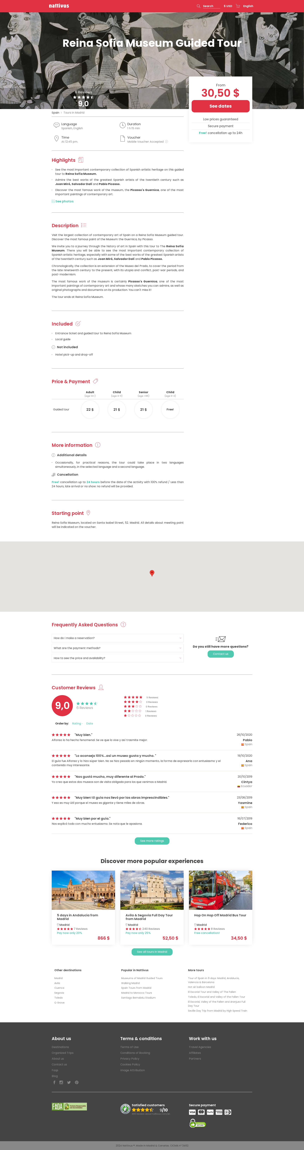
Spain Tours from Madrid (136, 988)
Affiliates (195, 1053)
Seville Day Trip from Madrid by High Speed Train (217, 1010)
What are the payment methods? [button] (77, 648)
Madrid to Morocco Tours (136, 993)
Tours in (74, 113)
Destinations (60, 1047)
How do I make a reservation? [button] (74, 638)
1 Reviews (150, 711)
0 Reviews (152, 702)
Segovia (59, 993)
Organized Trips (63, 1053)
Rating (77, 723)
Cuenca (59, 988)
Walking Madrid (130, 983)
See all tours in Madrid (152, 952)
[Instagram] (61, 1082)
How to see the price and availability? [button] (79, 658)
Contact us (220, 654)
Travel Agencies (200, 1047)
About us (58, 1059)
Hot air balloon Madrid (201, 987)
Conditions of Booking (135, 1053)
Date (89, 723)
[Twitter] (68, 1082)
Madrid (58, 978)
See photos (64, 201)
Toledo (58, 997)
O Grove (59, 1002)
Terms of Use (129, 1047)
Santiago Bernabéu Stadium (138, 997)
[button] (208, 6)
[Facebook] (54, 1082)
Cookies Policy (130, 1064)
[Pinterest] (76, 1082)
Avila (57, 983)
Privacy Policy (129, 1059)
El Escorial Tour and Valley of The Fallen (212, 992)
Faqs (55, 1070)
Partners (195, 1059)
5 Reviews (152, 697)
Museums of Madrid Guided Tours (142, 978)
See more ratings (152, 841)
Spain (55, 113)
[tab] (118, 638)
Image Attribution (132, 1070)
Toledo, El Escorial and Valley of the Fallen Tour (216, 997)
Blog (55, 1076)
